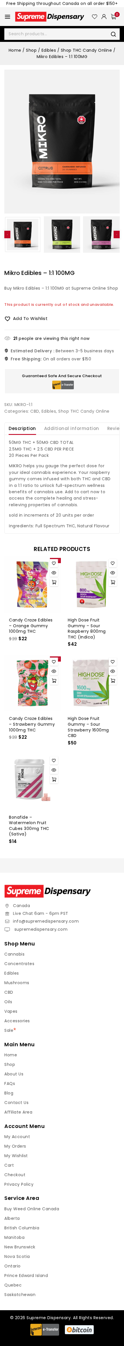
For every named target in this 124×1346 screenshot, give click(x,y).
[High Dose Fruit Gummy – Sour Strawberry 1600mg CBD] (91, 683)
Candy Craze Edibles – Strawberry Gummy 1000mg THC (32, 724)
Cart (9, 1165)
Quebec (13, 1285)
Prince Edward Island (26, 1275)
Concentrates (19, 964)
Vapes (11, 1011)
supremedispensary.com (40, 929)
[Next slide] (117, 234)
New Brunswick (19, 1247)
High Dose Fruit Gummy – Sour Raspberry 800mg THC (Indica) (87, 628)
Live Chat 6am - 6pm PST (40, 913)
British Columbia (21, 1228)
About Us (13, 1074)
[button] (22, 234)
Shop (9, 1064)
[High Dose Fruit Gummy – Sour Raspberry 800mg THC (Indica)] (91, 584)
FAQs (9, 1083)
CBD (34, 411)
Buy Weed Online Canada (31, 1209)
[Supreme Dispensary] (53, 16)
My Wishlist (16, 1156)
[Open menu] (7, 17)
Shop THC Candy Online (84, 411)
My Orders (15, 1146)
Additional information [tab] (71, 428)
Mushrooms (16, 983)
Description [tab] (22, 428)
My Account (17, 1137)
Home (10, 1055)
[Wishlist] (94, 16)
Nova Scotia (17, 1256)
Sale (8, 1030)
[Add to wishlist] (54, 563)
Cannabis (14, 954)
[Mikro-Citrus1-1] (62, 141)
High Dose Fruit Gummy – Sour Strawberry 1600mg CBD (88, 727)
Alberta (12, 1218)
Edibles (49, 411)
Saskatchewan (19, 1294)
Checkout (14, 1175)
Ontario (12, 1266)
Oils (8, 1002)
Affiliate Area (18, 1112)
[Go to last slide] (7, 234)
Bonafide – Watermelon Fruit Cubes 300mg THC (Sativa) (29, 825)
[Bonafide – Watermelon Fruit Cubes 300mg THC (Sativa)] (32, 781)
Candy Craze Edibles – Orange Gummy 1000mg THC (31, 625)
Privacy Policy (18, 1184)
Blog (8, 1093)
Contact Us (16, 1102)
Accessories (17, 1021)
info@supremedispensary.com (46, 921)
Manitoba (14, 1237)
